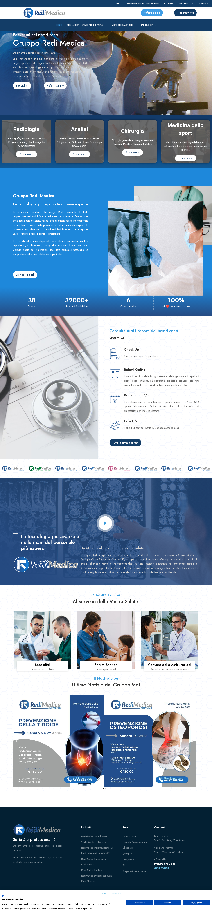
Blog (119, 3)
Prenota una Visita (138, 395)
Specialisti (184, 3)
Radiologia (147, 25)
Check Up (131, 349)
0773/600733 (191, 402)
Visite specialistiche (122, 25)
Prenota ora (26, 154)
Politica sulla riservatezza (111, 893)
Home (59, 25)
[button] (16, 741)
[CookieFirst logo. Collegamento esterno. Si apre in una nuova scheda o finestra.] (3, 896)
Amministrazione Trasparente (143, 3)
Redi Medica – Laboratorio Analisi (85, 25)
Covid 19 (131, 421)
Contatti (203, 3)
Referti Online (135, 369)
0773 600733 (161, 868)
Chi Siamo (169, 3)
